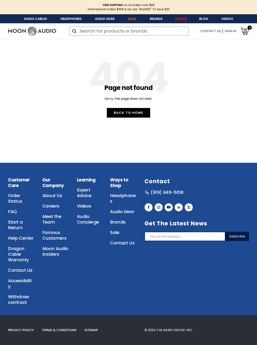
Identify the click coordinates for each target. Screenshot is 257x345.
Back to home (128, 112)
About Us (52, 195)
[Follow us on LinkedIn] (179, 207)
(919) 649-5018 (167, 192)
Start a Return (15, 225)
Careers (50, 206)
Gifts (181, 18)
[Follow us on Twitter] (189, 207)
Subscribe (237, 236)
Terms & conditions (59, 330)
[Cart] (244, 31)
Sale (132, 18)
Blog (203, 18)
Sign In (230, 31)
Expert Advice (84, 192)
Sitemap (91, 330)
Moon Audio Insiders (55, 251)
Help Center (21, 238)
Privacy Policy (21, 330)
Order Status (15, 198)
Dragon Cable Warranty (18, 254)
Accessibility (20, 283)
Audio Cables (35, 18)
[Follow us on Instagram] (159, 207)
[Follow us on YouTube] (169, 207)
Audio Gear (104, 18)
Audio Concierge (88, 219)
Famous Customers (54, 235)
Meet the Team (51, 219)
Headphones (71, 18)
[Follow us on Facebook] (149, 207)
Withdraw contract (18, 299)
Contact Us (210, 31)
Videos (227, 18)
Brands (156, 18)
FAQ (12, 212)
